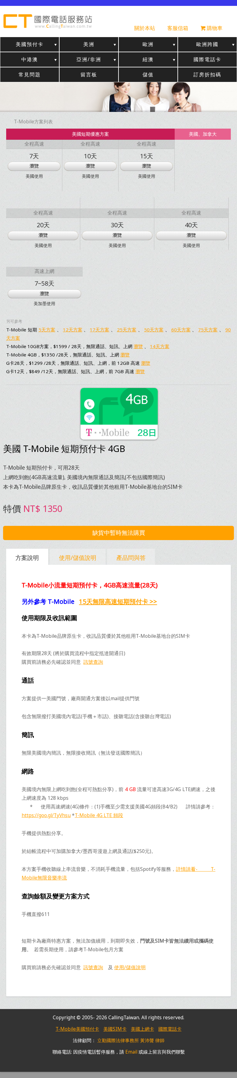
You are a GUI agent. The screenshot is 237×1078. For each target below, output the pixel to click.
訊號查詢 (93, 661)
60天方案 (181, 329)
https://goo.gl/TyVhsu (46, 815)
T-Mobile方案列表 (33, 121)
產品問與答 (131, 557)
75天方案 (208, 329)
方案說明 (27, 557)
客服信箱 (177, 28)
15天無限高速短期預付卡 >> (118, 601)
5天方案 (47, 329)
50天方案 (154, 329)
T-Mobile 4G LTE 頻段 (99, 815)
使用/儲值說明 (77, 557)
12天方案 (72, 329)
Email (131, 1052)
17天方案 (99, 329)
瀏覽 (34, 166)
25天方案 (126, 329)
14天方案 (159, 346)
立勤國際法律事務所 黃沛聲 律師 (130, 1040)
